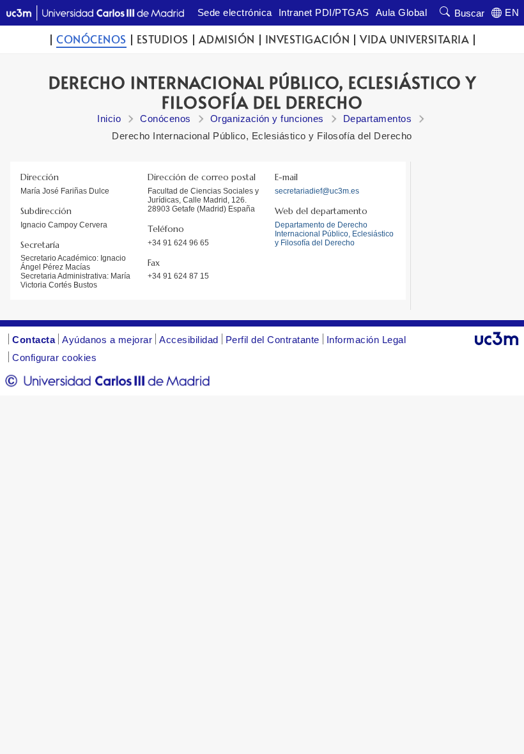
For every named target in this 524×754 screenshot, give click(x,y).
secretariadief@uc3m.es (317, 191)
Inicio (109, 118)
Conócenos (91, 39)
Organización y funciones (267, 118)
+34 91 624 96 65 (178, 242)
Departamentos (377, 118)
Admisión (227, 39)
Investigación (307, 39)
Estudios (163, 39)
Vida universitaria (414, 39)
